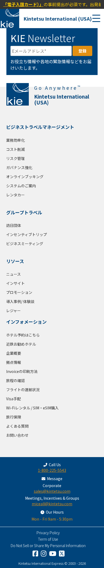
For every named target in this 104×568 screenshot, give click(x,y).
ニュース (13, 274)
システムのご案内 (21, 185)
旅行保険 (13, 417)
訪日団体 (13, 225)
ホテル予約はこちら (23, 335)
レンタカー (15, 194)
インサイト (15, 283)
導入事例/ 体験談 (20, 301)
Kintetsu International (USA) (57, 18)
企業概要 (13, 353)
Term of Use (48, 539)
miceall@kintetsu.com (52, 503)
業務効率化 (15, 140)
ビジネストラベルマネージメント (40, 127)
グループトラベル (24, 212)
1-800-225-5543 (52, 470)
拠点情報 (13, 362)
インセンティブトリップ (26, 234)
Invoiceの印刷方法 (22, 371)
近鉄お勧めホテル (21, 344)
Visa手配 (13, 398)
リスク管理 (15, 158)
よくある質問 (17, 426)
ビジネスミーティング (24, 243)
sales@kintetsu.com (52, 491)
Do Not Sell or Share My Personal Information (48, 545)
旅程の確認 (15, 380)
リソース (15, 261)
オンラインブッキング (24, 176)
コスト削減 (15, 149)
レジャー (13, 310)
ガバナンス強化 (19, 167)
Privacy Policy (48, 532)
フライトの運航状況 (23, 389)
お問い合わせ (17, 435)
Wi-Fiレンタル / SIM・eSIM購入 (32, 407)
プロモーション (19, 292)
